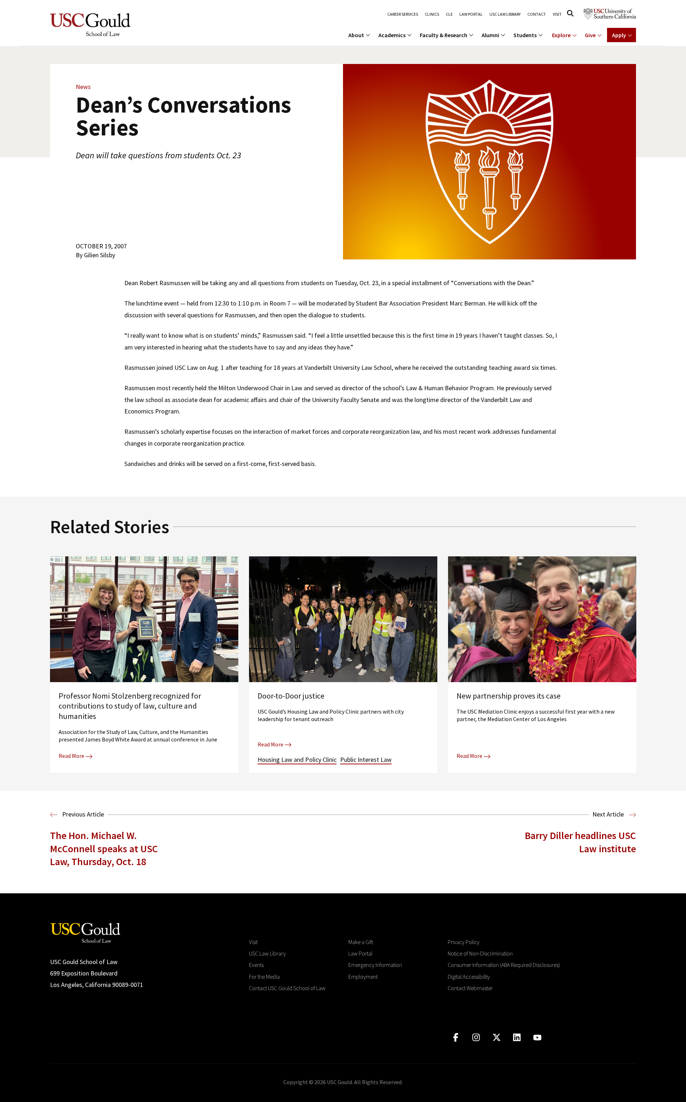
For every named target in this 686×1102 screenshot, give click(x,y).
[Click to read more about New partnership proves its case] (542, 664)
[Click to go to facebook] (456, 1037)
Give (590, 35)
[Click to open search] (570, 13)
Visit (557, 14)
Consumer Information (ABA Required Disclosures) (504, 964)
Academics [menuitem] (392, 35)
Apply (619, 35)
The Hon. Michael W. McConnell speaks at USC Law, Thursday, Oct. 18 (104, 848)
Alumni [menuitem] (490, 35)
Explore (561, 35)
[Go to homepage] (85, 932)
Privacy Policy (463, 941)
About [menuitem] (356, 35)
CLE (449, 14)
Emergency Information (375, 964)
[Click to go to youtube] (537, 1037)
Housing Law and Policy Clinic (297, 759)
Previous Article (82, 814)
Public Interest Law (366, 759)
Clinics (432, 14)
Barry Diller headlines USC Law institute (580, 842)
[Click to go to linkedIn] (517, 1037)
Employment (363, 976)
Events (256, 964)
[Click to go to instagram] (476, 1037)
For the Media (264, 976)
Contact (536, 14)
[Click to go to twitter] (496, 1037)
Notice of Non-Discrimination (480, 953)
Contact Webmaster (470, 988)
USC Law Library (505, 14)
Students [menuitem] (525, 35)
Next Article (608, 814)
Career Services (402, 14)
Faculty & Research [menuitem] (443, 35)
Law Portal (471, 14)
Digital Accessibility (469, 976)
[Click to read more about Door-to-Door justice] (343, 664)
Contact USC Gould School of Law (287, 988)
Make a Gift (360, 941)
